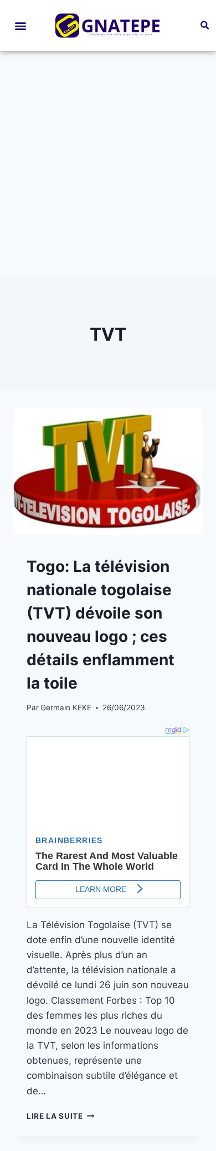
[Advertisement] (108, 165)
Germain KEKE (65, 707)
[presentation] (108, 471)
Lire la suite (60, 1116)
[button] (20, 25)
